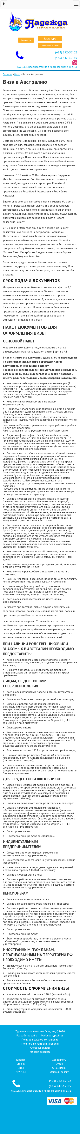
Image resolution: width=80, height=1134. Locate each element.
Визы (17, 74)
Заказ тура (50, 38)
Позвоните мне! (50, 45)
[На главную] (40, 22)
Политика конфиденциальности (40, 1043)
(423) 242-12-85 (66, 58)
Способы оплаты (40, 1047)
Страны (21, 1063)
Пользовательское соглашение (40, 1039)
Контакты (26, 40)
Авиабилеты (59, 1059)
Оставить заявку (59, 1072)
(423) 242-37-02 (66, 52)
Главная (7, 74)
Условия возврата (40, 1051)
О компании (59, 1068)
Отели (59, 1063)
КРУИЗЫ (21, 1072)
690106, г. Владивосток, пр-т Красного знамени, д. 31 (47, 67)
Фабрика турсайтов (52, 1035)
